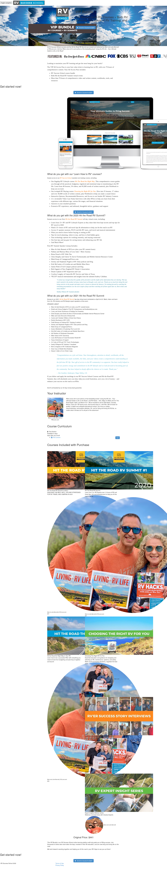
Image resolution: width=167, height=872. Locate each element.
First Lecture (56, 437)
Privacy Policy (59, 865)
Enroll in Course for (86, 28)
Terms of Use (59, 863)
